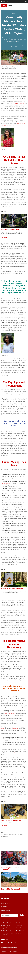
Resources (15, 951)
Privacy (9, 951)
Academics (9, 832)
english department (19, 834)
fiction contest (15, 728)
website (21, 314)
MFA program (12, 100)
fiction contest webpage (15, 752)
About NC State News (8, 922)
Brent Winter (18, 45)
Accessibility (4, 951)
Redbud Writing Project (7, 483)
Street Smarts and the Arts (10, 713)
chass (5, 834)
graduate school (4, 836)
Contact (18, 922)
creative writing (10, 834)
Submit (23, 915)
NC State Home (5, 1)
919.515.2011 (4, 906)
